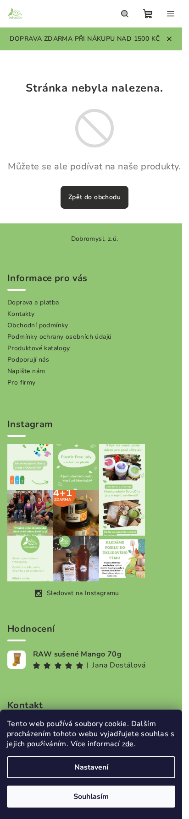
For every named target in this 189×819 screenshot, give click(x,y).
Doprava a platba (33, 302)
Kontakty (20, 313)
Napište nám (26, 371)
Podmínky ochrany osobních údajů (59, 336)
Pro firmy (21, 382)
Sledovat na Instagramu (83, 593)
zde (128, 744)
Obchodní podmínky (37, 325)
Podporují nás (28, 359)
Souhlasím (91, 797)
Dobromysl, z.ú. (94, 238)
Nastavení (91, 767)
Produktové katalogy (38, 348)
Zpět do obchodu (94, 197)
